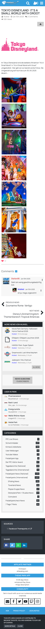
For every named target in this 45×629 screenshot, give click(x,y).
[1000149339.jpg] (14, 246)
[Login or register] (36, 3)
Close (20, 626)
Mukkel (24, 324)
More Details (10, 626)
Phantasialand (14, 396)
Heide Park (12, 422)
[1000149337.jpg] (14, 116)
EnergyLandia (14, 409)
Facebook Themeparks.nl (19, 528)
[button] (41, 3)
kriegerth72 (12, 418)
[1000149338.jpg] (14, 142)
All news (36, 367)
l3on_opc (11, 405)
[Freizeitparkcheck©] (14, 3)
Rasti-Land (13, 402)
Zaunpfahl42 (12, 412)
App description (23, 585)
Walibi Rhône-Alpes (16, 415)
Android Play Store (23, 582)
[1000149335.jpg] (14, 194)
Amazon (23, 569)
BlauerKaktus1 (13, 399)
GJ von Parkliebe (14, 425)
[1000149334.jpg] (14, 90)
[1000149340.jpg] (14, 220)
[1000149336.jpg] (14, 168)
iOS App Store (23, 580)
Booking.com (23, 571)
